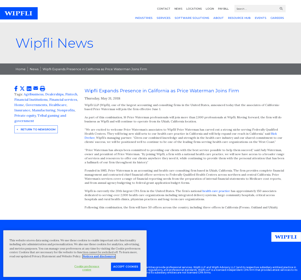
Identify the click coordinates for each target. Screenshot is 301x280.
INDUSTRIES (144, 17)
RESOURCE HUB (239, 17)
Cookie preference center (86, 268)
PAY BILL (223, 8)
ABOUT (218, 17)
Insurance (22, 110)
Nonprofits (66, 110)
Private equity (25, 115)
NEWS (178, 8)
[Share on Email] (35, 88)
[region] (75, 253)
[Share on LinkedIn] (29, 88)
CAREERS (277, 17)
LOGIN (210, 8)
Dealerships (54, 94)
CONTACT (163, 8)
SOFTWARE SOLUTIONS (192, 17)
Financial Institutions (31, 99)
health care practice (216, 191)
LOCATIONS (194, 8)
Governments (36, 105)
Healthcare (58, 105)
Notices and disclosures (99, 256)
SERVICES (164, 17)
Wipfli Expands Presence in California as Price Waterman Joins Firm (95, 69)
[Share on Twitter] (22, 88)
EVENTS (260, 17)
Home (21, 69)
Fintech (71, 94)
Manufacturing (43, 110)
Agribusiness (34, 94)
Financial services (63, 99)
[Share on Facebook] (16, 88)
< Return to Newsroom (36, 129)
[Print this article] (42, 88)
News (34, 69)
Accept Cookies (125, 266)
